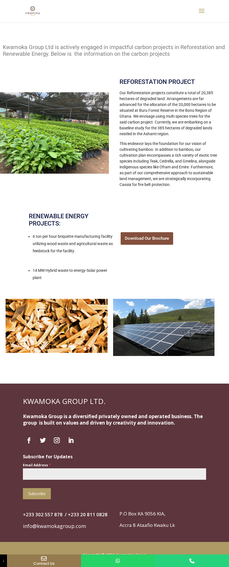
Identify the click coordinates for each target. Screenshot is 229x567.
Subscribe (37, 493)
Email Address (37, 465)
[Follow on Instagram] (57, 440)
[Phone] (192, 560)
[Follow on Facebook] (29, 440)
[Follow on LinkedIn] (71, 440)
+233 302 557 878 (43, 514)
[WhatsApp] (118, 560)
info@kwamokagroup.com (54, 526)
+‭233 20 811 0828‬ (88, 514)
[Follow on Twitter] (43, 440)
